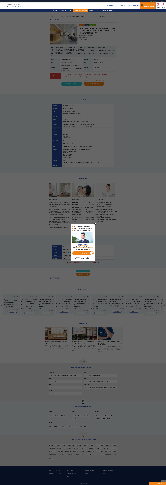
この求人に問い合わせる (157, 483)
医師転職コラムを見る (94, 10)
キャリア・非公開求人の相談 (80, 10)
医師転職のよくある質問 (107, 10)
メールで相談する (83, 253)
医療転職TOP (56, 10)
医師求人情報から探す (66, 10)
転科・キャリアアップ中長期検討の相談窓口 (149, 5)
